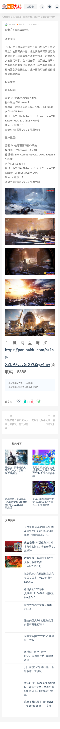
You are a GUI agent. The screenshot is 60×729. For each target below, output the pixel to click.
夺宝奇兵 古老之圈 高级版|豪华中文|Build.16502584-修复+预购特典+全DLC (39, 531)
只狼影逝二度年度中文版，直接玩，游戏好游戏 (16, 424)
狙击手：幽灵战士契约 (28, 387)
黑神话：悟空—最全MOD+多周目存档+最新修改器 (38, 656)
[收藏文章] (18, 401)
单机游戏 (27, 17)
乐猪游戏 (16, 17)
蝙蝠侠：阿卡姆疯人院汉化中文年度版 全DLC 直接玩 (15, 471)
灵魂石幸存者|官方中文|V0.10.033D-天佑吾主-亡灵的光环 (43, 502)
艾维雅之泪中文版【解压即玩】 (43, 422)
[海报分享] (38, 401)
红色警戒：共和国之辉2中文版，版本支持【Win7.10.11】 (38, 562)
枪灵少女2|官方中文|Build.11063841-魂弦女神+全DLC (39, 593)
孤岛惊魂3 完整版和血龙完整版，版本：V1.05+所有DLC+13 (39, 578)
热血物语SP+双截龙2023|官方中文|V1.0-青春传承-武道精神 (39, 546)
